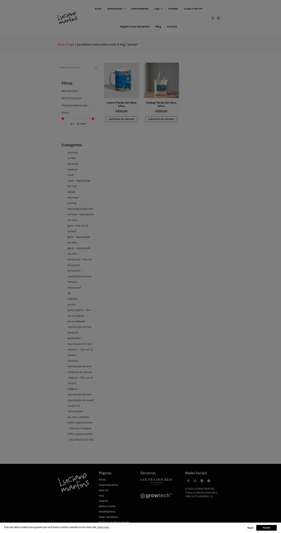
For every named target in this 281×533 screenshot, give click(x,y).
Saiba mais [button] (103, 527)
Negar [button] (250, 528)
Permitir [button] (266, 528)
